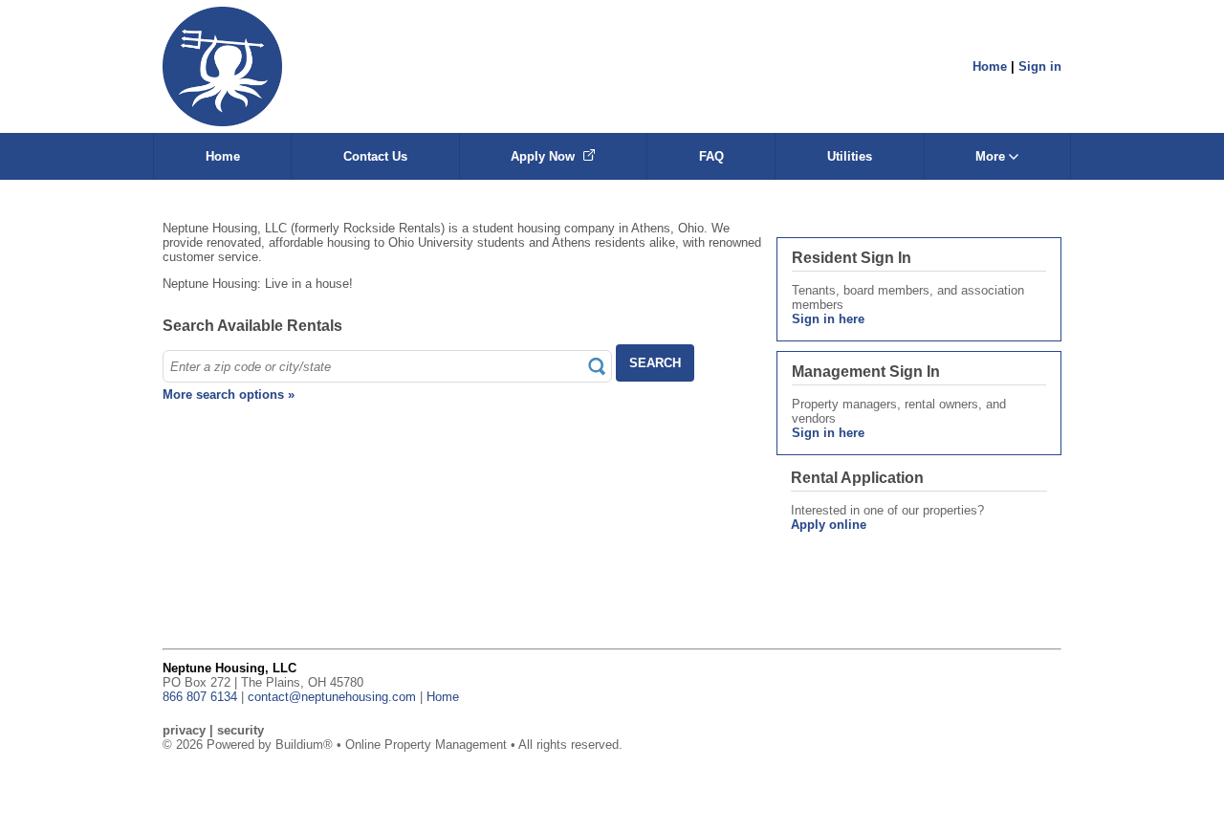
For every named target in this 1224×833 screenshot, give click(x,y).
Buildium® (304, 744)
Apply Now (545, 156)
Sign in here (828, 319)
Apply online (828, 524)
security (240, 730)
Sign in (1039, 66)
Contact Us (375, 156)
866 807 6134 (200, 697)
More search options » (229, 394)
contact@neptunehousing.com (332, 697)
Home (990, 66)
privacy (184, 730)
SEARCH (655, 363)
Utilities (849, 156)
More (992, 156)
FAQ (711, 156)
